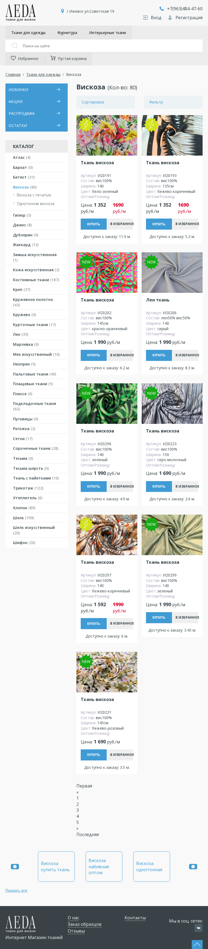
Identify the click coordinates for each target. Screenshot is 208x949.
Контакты (135, 918)
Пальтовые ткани (34, 374)
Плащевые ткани (33, 383)
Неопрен (24, 364)
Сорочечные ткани (35, 448)
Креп (21, 289)
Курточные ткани (34, 324)
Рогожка (24, 428)
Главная (13, 74)
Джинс (22, 224)
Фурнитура (67, 32)
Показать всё (16, 890)
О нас (73, 918)
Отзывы (76, 931)
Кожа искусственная (36, 269)
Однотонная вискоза (35, 203)
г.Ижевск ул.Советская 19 (90, 11)
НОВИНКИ (18, 89)
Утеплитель (27, 497)
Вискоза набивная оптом (99, 866)
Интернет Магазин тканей (34, 937)
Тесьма (23, 458)
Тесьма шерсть (31, 468)
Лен (20, 334)
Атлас (21, 157)
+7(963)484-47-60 (185, 9)
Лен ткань (158, 300)
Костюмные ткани (36, 279)
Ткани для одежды (28, 32)
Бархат (23, 167)
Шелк (23, 517)
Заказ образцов (85, 924)
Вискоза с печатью (34, 194)
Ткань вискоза (97, 163)
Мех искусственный (36, 354)
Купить (93, 224)
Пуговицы (25, 418)
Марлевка (26, 344)
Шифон (24, 542)
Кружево (24, 314)
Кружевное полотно (33, 302)
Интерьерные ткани (107, 32)
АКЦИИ (15, 101)
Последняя (87, 834)
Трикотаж (28, 488)
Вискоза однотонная (149, 866)
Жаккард (25, 244)
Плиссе (22, 393)
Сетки (22, 438)
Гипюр (22, 215)
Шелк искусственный (34, 530)
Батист (24, 177)
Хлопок (24, 507)
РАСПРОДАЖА (22, 113)
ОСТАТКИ (18, 125)
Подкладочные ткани (34, 406)
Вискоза (25, 187)
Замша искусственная (35, 257)
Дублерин (25, 234)
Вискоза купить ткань (55, 866)
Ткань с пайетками (36, 478)
